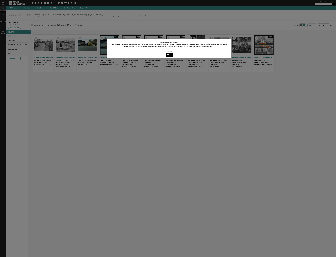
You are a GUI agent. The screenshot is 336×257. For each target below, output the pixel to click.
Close (169, 55)
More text (169, 51)
